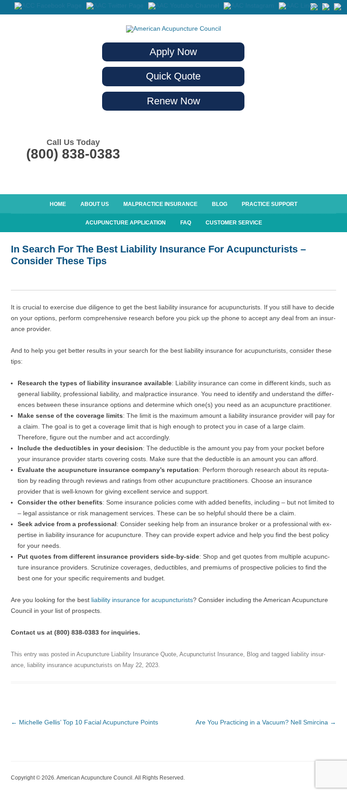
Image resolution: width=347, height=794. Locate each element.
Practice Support (269, 204)
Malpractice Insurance (160, 204)
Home (58, 204)
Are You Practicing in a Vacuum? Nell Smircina (266, 722)
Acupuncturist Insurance (211, 654)
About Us (94, 204)
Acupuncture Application (125, 223)
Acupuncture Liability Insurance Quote (126, 654)
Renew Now (173, 101)
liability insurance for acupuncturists (142, 599)
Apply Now (173, 51)
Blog (219, 204)
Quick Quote (173, 76)
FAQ (185, 223)
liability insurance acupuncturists (70, 665)
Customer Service (234, 223)
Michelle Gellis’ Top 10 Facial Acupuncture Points (84, 722)
